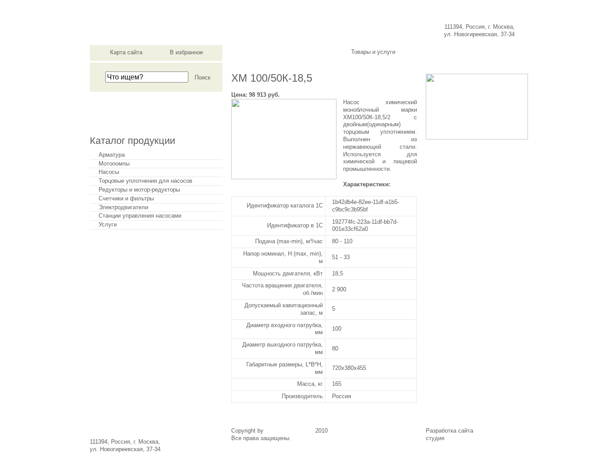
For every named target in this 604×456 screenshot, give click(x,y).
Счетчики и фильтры (126, 199)
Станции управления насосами (140, 216)
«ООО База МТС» (289, 430)
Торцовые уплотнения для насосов (145, 181)
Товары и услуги (373, 52)
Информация (430, 52)
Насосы (109, 172)
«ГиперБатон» (464, 438)
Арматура (112, 155)
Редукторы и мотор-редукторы (139, 190)
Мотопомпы (114, 164)
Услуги (108, 225)
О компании (259, 52)
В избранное (186, 52)
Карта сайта (126, 52)
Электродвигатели (123, 207)
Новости (316, 52)
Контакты (487, 52)
